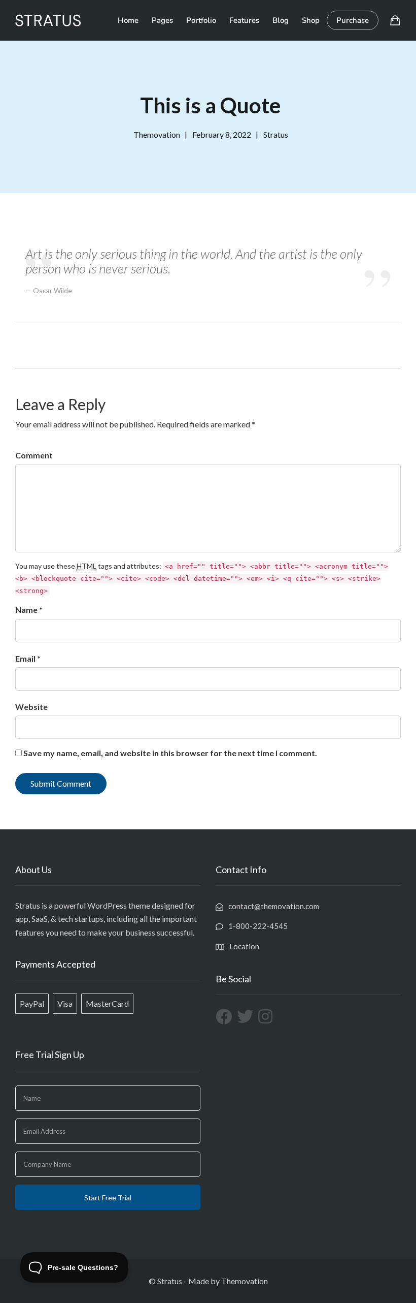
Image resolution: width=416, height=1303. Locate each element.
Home (128, 20)
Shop (311, 20)
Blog (280, 20)
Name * (29, 609)
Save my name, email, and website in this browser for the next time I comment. (170, 753)
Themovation (244, 1281)
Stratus (275, 134)
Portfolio (201, 20)
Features (244, 20)
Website (31, 706)
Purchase (352, 20)
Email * (28, 658)
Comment (34, 455)
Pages (162, 20)
